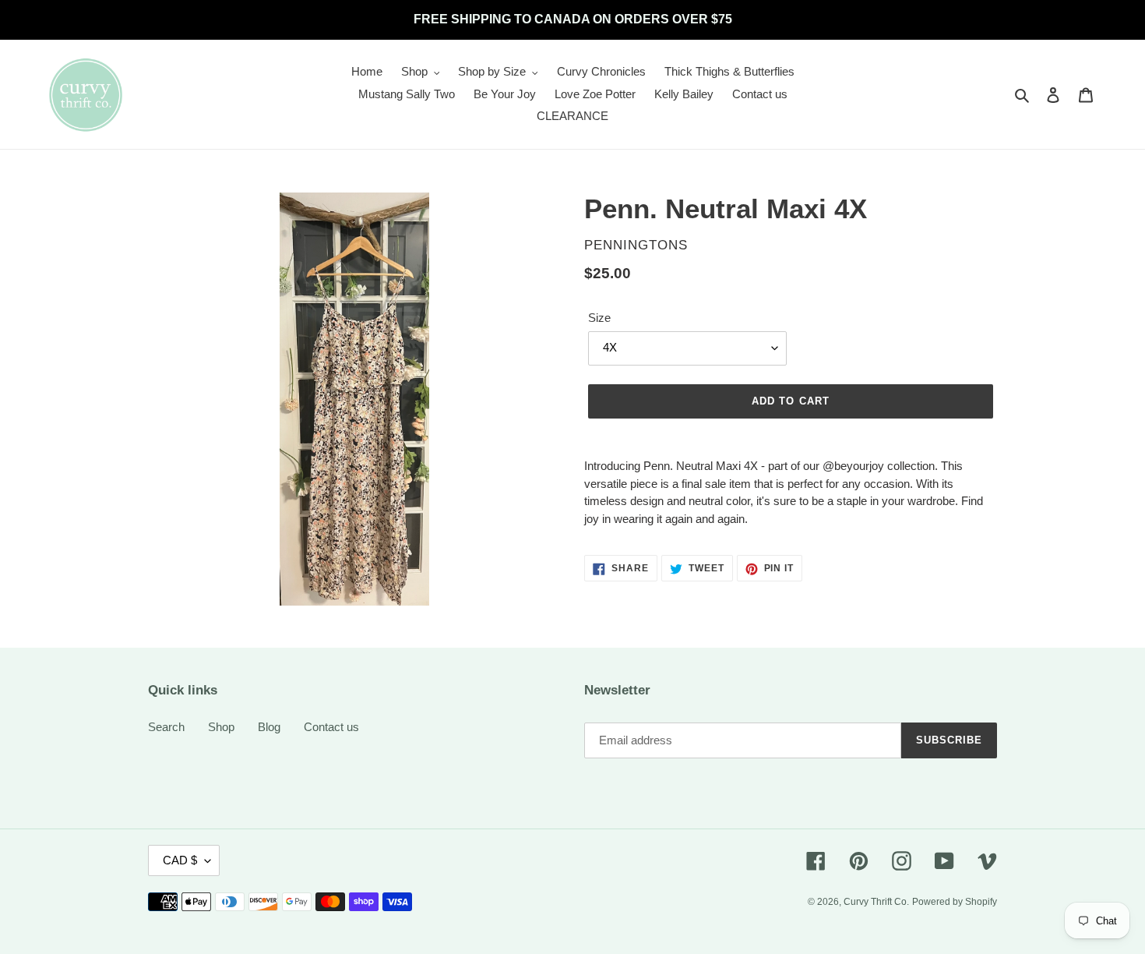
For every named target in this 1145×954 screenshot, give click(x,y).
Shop (221, 726)
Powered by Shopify (954, 901)
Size (599, 317)
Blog (269, 726)
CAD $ (180, 860)
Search (166, 726)
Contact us (331, 726)
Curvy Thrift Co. (876, 901)
